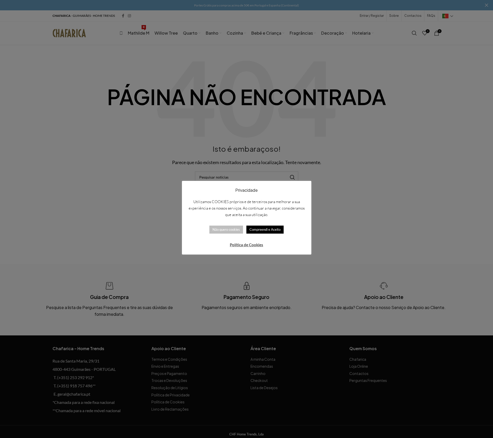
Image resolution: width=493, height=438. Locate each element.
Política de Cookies (246, 244)
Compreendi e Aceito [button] (265, 229)
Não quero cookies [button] (226, 229)
